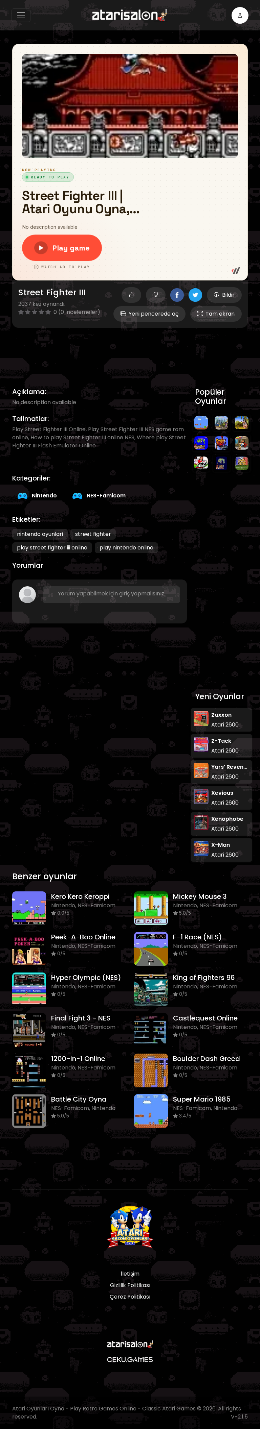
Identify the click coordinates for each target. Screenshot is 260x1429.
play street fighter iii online (52, 547)
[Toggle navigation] (21, 15)
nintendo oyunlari (40, 534)
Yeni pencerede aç (153, 314)
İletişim (130, 1274)
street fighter (93, 534)
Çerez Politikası (130, 1297)
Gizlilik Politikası (130, 1285)
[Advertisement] (135, 350)
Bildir (228, 295)
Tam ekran (220, 314)
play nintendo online (126, 547)
